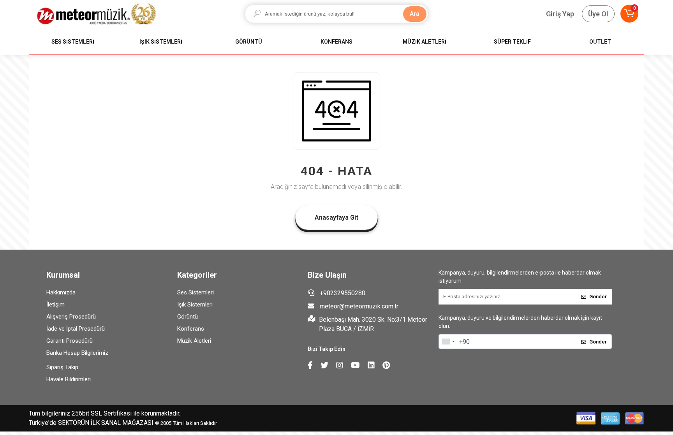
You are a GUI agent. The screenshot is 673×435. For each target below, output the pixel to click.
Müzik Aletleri (194, 340)
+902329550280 (341, 293)
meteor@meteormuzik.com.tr (359, 306)
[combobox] (448, 342)
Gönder (598, 296)
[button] (629, 14)
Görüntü (187, 316)
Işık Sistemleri (195, 304)
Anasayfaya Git (336, 217)
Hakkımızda (61, 292)
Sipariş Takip (62, 367)
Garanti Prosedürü (69, 340)
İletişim (55, 304)
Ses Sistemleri (195, 292)
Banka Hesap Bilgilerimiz (77, 352)
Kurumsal (63, 275)
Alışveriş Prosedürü (71, 316)
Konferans (190, 328)
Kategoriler (197, 275)
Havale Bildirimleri (68, 379)
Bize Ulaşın (327, 275)
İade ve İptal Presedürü (75, 328)
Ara (414, 14)
